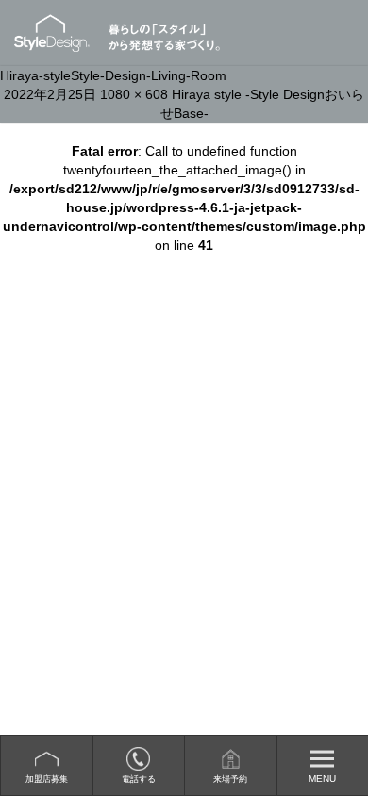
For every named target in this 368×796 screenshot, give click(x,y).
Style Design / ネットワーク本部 (60, 33)
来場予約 (230, 779)
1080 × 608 (134, 94)
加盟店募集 (46, 779)
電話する (139, 779)
